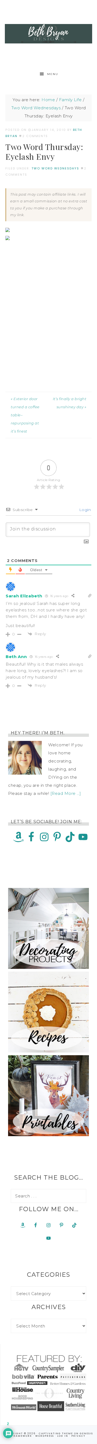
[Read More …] (65, 793)
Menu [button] (52, 74)
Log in (62, 1436)
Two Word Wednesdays (55, 168)
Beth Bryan (48, 33)
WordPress (44, 1436)
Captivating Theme (56, 1433)
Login (84, 509)
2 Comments (35, 136)
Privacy (78, 1436)
